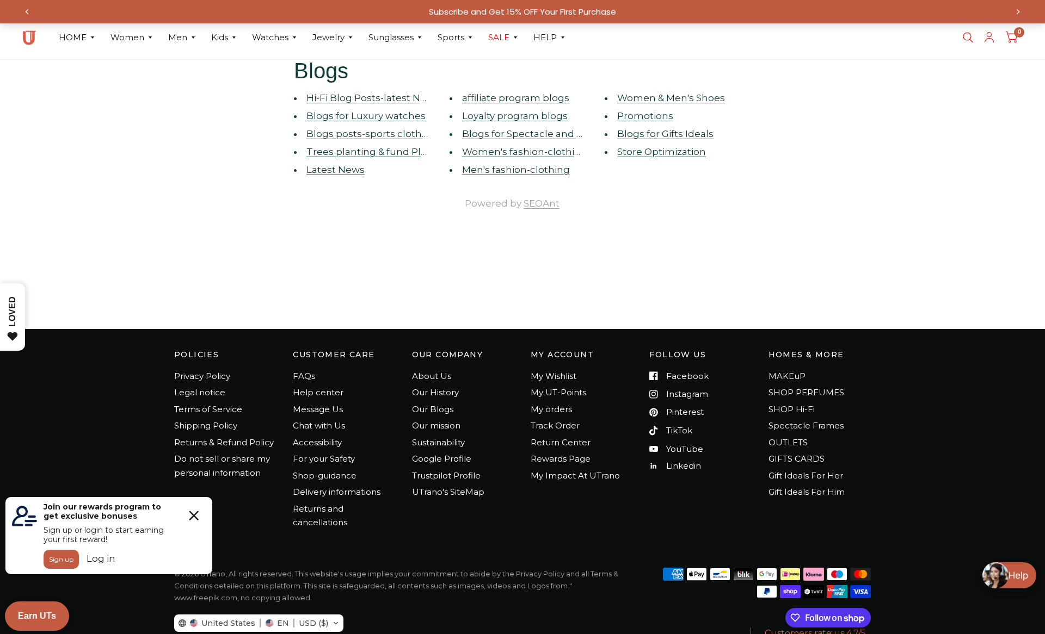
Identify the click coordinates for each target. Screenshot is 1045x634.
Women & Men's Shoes (671, 97)
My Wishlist (553, 376)
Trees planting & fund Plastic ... (378, 151)
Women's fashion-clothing (524, 151)
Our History (435, 392)
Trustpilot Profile (446, 475)
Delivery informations (336, 492)
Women (127, 37)
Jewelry (328, 37)
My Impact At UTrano (575, 475)
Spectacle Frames (806, 425)
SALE (498, 37)
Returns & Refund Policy (224, 442)
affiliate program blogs (515, 97)
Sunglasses (391, 37)
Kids (219, 37)
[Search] (968, 37)
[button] (258, 623)
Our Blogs (432, 409)
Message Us (318, 409)
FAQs (304, 376)
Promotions (645, 115)
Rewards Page (561, 458)
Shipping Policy (205, 425)
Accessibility (317, 442)
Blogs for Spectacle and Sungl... (535, 133)
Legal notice (199, 392)
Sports (451, 37)
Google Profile (441, 458)
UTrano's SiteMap (448, 492)
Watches (270, 37)
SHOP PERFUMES (806, 392)
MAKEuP (787, 376)
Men (177, 37)
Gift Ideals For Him (807, 492)
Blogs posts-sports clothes (369, 133)
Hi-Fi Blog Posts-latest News (372, 97)
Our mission (436, 425)
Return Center (561, 442)
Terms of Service (208, 409)
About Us (431, 376)
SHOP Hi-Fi (792, 409)
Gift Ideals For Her (806, 475)
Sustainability (438, 442)
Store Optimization (661, 151)
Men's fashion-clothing (516, 169)
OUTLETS (788, 442)
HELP (545, 37)
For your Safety (324, 458)
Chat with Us (319, 425)
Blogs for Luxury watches (366, 115)
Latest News (335, 169)
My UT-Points (558, 392)
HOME (73, 37)
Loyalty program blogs (515, 115)
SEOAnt (542, 203)
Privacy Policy (202, 376)
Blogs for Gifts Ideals (665, 133)
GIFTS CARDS (797, 458)
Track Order (555, 425)
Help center (318, 392)
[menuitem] (76, 37)
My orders (551, 409)
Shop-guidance (324, 475)
